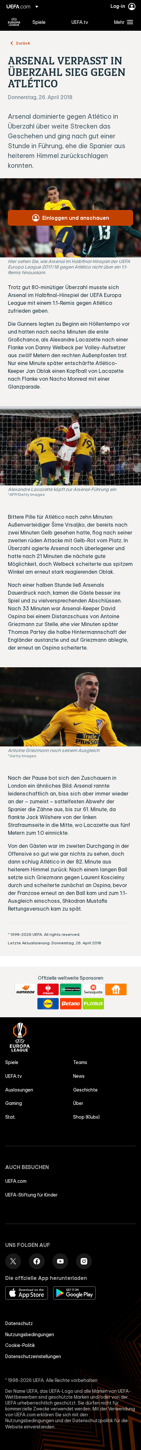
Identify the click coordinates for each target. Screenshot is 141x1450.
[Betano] (70, 1004)
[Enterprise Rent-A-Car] (70, 989)
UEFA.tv (13, 1076)
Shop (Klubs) (86, 1117)
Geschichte (85, 1089)
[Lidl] (48, 1004)
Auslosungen (19, 1089)
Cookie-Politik (20, 1345)
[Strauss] (48, 989)
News (79, 1076)
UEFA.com (16, 1181)
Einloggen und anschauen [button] (75, 218)
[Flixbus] (93, 1004)
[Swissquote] (93, 989)
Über (78, 1103)
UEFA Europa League (14, 22)
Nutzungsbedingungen (29, 1334)
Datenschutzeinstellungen (33, 1356)
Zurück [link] (23, 43)
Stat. (10, 1117)
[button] (122, 22)
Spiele (11, 1062)
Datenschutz (19, 1323)
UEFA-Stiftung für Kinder (31, 1194)
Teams (80, 1062)
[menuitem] (46, 22)
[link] (39, 22)
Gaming (13, 1103)
